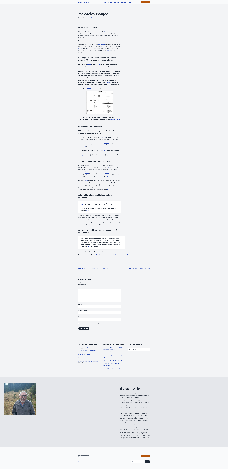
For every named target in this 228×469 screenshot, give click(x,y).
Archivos (129, 347)
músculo (117, 363)
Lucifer (113, 358)
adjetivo (103, 137)
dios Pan (105, 353)
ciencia (104, 2)
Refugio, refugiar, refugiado (84, 354)
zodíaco (83, 155)
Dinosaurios (107, 31)
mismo (105, 141)
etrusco (122, 353)
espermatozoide (103, 182)
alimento (121, 347)
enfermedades (81, 171)
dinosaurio (103, 254)
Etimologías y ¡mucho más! (84, 2)
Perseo (110, 365)
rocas (97, 40)
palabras (106, 143)
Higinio (102, 171)
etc (104, 146)
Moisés (112, 363)
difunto (118, 351)
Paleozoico (121, 254)
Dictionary (96, 224)
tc (107, 189)
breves (100, 2)
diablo (115, 351)
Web (79, 316)
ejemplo (108, 167)
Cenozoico (98, 254)
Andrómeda (105, 349)
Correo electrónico (83, 310)
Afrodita (116, 347)
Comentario (81, 287)
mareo (117, 358)
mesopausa (101, 146)
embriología (83, 146)
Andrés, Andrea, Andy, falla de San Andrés (87, 347)
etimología (118, 353)
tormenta (108, 368)
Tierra (79, 86)
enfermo (114, 353)
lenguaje (85, 180)
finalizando (89, 48)
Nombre (80, 304)
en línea (88, 210)
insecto (121, 355)
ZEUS (118, 368)
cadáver (112, 349)
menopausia (108, 360)
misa (108, 363)
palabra (109, 82)
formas (109, 50)
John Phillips (115, 254)
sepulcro (104, 368)
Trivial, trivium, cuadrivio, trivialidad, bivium (87, 350)
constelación (106, 351)
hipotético (97, 64)
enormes (89, 88)
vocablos (90, 167)
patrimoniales (124, 2)
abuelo (111, 347)
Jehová (105, 358)
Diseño (148, 466)
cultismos (110, 2)
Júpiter (109, 358)
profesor (118, 365)
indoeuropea (98, 165)
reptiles (86, 42)
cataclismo (116, 349)
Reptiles (98, 31)
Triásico (128, 254)
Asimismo (103, 44)
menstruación (118, 360)
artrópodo (109, 349)
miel (104, 363)
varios (130, 2)
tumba (113, 368)
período (80, 48)
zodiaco (87, 182)
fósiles (89, 86)
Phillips (82, 204)
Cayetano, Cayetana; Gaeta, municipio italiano (88, 361)
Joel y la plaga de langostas (84, 357)
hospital (116, 355)
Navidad (106, 366)
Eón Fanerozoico (109, 254)
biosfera (105, 185)
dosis (110, 353)
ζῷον (104, 150)
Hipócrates (110, 355)
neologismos (117, 2)
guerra (104, 355)
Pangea (125, 254)
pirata (114, 365)
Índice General (145, 2)
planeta (89, 64)
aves (99, 44)
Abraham (106, 347)
